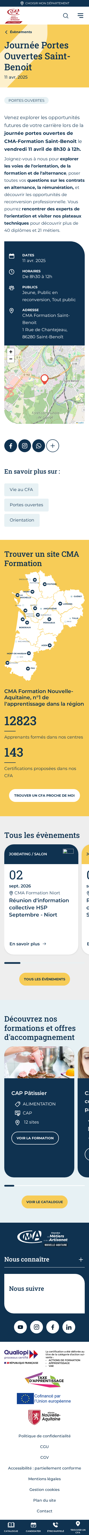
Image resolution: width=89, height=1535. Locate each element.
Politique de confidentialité (45, 1436)
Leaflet (81, 422)
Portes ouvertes (26, 504)
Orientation (22, 520)
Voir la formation (38, 1139)
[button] (45, 379)
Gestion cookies (44, 1489)
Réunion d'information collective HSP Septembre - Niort (39, 907)
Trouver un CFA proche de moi (44, 795)
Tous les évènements (44, 979)
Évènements (21, 32)
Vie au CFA (21, 489)
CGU (44, 1446)
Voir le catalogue (44, 1202)
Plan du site (44, 1500)
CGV (44, 1457)
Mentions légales (44, 1479)
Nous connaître (26, 1259)
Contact (44, 1511)
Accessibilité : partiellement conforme (44, 1468)
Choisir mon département (47, 3)
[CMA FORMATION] (14, 16)
